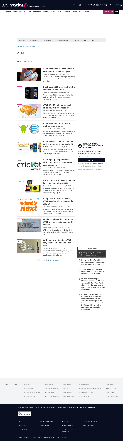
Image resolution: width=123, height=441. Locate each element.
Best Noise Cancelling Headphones (90, 388)
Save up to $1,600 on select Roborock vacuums (91, 254)
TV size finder (34, 40)
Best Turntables (84, 385)
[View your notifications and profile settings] (111, 5)
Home (75, 12)
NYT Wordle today (80, 40)
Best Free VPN (28, 388)
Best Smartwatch (68, 396)
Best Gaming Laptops (51, 388)
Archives (56, 260)
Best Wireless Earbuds (86, 392)
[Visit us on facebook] (85, 5)
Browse (87, 12)
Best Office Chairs (84, 396)
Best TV (65, 388)
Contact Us (65, 421)
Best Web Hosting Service (32, 392)
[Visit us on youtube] (91, 5)
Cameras (67, 12)
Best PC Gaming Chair (52, 396)
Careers (42, 430)
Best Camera (110, 385)
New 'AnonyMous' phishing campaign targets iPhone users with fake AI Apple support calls (92, 262)
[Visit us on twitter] (88, 5)
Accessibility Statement (25, 430)
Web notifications (89, 425)
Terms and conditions (90, 421)
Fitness (46, 12)
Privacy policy (22, 425)
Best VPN (94, 40)
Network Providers (30, 46)
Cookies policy (44, 425)
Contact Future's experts (47, 421)
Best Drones (110, 392)
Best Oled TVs (67, 392)
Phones (8, 12)
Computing (17, 12)
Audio (53, 12)
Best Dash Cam (111, 388)
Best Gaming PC (50, 392)
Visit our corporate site (87, 407)
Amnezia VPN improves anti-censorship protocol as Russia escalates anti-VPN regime (92, 271)
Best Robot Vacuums (112, 396)
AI (24, 12)
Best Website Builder (30, 396)
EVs (80, 12)
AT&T (39, 46)
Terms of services (97, 163)
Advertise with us (67, 425)
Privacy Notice (98, 165)
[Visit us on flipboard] (94, 5)
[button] (118, 5)
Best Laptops (49, 385)
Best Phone (67, 385)
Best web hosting (62, 40)
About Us (21, 421)
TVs (29, 12)
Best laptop (48, 40)
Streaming (37, 12)
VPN (59, 12)
